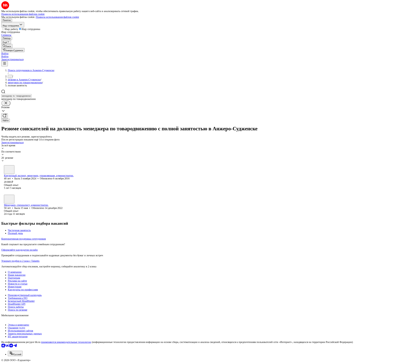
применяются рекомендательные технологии (66, 342)
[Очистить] (5, 103)
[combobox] (16, 96)
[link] (6, 46)
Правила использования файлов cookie (57, 17)
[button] (4, 53)
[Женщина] (9, 169)
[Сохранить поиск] (4, 116)
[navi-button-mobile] (4, 63)
